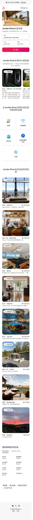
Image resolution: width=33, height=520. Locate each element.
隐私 (13, 511)
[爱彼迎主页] (3, 8)
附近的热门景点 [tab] (16, 451)
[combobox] (16, 37)
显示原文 (23, 2)
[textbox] (9, 44)
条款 (18, 511)
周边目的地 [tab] (5, 451)
